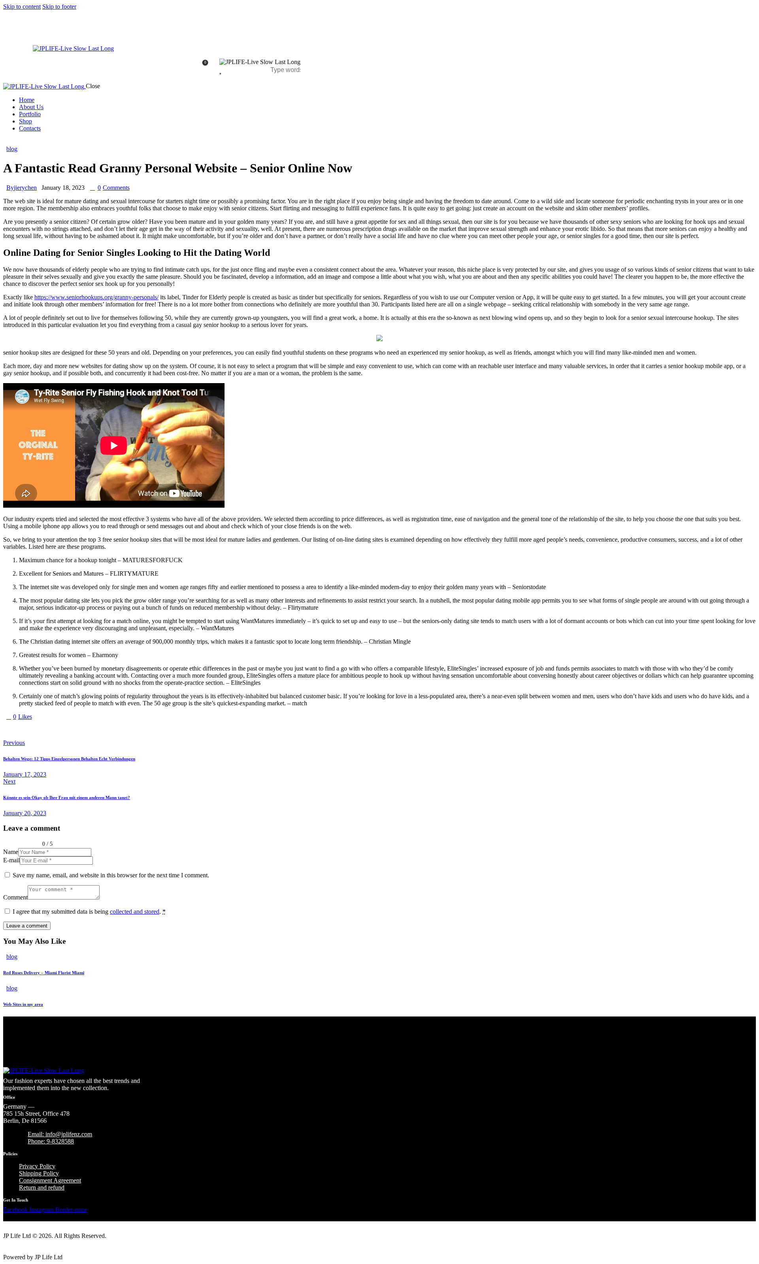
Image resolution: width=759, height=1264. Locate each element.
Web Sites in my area (23, 1004)
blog (11, 148)
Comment (15, 897)
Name (10, 851)
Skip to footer (59, 6)
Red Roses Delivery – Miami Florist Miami (43, 972)
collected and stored (134, 911)
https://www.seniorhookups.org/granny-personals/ (96, 297)
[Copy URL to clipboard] (79, 729)
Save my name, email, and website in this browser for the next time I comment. (111, 875)
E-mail (11, 860)
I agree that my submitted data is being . (89, 911)
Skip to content (22, 6)
